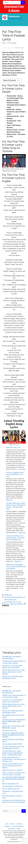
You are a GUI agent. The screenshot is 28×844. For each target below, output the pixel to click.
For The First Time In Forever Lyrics (14, 597)
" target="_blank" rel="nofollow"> (14, 604)
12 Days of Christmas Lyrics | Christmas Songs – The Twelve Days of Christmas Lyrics (15, 537)
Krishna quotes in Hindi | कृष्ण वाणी (12, 744)
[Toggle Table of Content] (18, 80)
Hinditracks (14, 16)
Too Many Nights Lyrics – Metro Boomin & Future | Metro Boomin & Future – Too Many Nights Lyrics (12, 752)
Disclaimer (7, 826)
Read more (22, 469)
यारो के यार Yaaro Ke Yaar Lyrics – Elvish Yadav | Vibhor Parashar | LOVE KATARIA (13, 672)
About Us (12, 823)
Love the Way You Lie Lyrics (12, 602)
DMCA (18, 828)
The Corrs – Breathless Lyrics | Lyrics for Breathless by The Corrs (15, 474)
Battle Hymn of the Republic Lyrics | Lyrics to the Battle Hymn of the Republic (16, 566)
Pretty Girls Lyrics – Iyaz (13, 447)
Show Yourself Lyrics (10, 599)
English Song (8, 595)
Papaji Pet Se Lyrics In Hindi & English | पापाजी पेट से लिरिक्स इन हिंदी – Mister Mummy (14, 721)
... (2, 609)
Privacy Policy (11, 828)
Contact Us (19, 823)
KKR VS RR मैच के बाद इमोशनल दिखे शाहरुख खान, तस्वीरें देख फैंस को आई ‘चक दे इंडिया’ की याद (13, 779)
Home (7, 823)
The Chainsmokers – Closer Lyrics (12, 786)
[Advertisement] (14, 631)
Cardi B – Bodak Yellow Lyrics (11, 788)
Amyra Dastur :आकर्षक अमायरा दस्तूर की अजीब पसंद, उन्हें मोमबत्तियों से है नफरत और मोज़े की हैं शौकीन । (13, 735)
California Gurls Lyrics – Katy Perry (12, 770)
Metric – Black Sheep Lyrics (10, 783)
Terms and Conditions (17, 826)
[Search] (23, 2)
